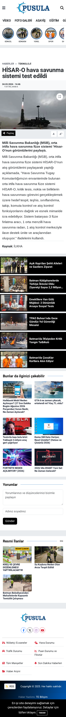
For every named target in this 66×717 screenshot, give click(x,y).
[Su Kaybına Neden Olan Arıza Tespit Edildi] (49, 554)
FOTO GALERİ (23, 20)
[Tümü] (61, 541)
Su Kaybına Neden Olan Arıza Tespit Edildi (47, 566)
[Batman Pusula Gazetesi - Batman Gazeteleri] (33, 8)
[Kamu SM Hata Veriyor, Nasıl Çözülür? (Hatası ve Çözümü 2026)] (49, 426)
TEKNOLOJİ (24, 63)
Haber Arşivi (13, 671)
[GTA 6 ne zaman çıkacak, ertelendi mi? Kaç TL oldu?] (49, 389)
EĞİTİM (54, 20)
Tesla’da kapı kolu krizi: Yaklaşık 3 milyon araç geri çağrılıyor (15, 440)
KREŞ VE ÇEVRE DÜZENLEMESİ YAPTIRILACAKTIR (13, 567)
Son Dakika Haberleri (50, 663)
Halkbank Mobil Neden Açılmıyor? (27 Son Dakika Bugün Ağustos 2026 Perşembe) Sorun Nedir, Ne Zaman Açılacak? (17, 406)
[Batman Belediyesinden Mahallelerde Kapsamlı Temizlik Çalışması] (17, 582)
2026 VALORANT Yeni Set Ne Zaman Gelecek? (48, 469)
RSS (11, 686)
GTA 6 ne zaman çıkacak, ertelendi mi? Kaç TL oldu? (49, 402)
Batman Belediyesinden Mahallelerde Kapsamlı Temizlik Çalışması (16, 595)
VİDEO (7, 20)
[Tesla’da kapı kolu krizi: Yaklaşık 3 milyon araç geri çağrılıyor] (17, 426)
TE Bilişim (42, 696)
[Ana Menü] (3, 8)
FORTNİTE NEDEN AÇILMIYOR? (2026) (13, 469)
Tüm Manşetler (14, 663)
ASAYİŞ (40, 20)
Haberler (8, 63)
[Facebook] (23, 630)
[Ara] (62, 8)
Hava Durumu (46, 642)
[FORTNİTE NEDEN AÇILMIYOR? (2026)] (17, 457)
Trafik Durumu (14, 651)
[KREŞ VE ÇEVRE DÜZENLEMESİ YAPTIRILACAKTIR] (17, 554)
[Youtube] (42, 630)
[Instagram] (36, 630)
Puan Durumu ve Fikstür (46, 653)
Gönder (10, 521)
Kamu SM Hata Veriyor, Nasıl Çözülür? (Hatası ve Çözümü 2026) (48, 440)
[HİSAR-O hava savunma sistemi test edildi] (33, 109)
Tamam (42, 713)
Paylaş (10, 133)
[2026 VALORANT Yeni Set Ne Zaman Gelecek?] (49, 457)
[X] (30, 630)
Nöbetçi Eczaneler (16, 642)
